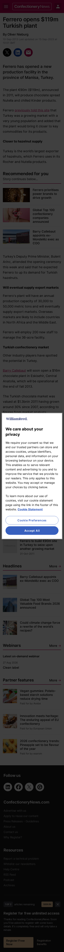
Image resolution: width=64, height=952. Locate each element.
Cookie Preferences (32, 520)
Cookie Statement (30, 509)
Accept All (32, 530)
